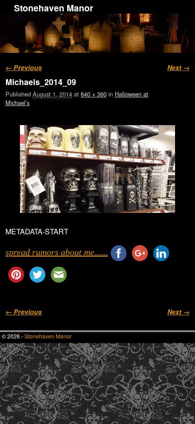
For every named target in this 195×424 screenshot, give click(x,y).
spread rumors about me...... (56, 252)
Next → (178, 67)
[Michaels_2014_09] (97, 168)
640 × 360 (94, 94)
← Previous (23, 67)
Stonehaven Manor (53, 7)
